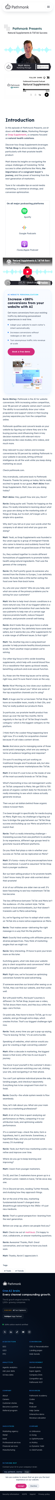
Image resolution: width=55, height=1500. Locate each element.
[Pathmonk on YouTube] (23, 1332)
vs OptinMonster (36, 1439)
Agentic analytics (10, 1367)
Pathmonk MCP (36, 1382)
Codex (32, 1399)
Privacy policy (44, 1494)
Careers (6, 1399)
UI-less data (8, 1375)
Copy (27, 1472)
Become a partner (10, 1407)
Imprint (33, 1494)
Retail (5, 1435)
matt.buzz (30, 1232)
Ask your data (9, 1371)
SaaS (5, 1439)
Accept (21, 1486)
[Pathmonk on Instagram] (29, 1332)
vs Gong (32, 1435)
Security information (11, 1494)
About (5, 1395)
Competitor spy (35, 1378)
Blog (31, 1403)
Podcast (32, 1407)
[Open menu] (48, 6)
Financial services (10, 1446)
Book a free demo (21, 351)
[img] (18, 7)
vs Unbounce (34, 1431)
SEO (4, 1346)
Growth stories (35, 1367)
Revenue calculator (37, 1418)
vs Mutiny (33, 1442)
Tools (7, 1271)
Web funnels (34, 1354)
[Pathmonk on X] (5, 1332)
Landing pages (35, 1350)
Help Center (34, 1410)
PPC (4, 1354)
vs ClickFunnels (35, 1450)
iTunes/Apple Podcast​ (27, 250)
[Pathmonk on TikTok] (17, 1332)
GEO (5, 1350)
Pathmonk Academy (38, 1395)
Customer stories (10, 1403)
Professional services (12, 1442)
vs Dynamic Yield (36, 1446)
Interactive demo (36, 1414)
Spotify (27, 217)
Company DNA (35, 1375)
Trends (19, 1271)
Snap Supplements (17, 134)
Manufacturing (9, 1450)
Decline (33, 1486)
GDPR (24, 1494)
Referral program (10, 1410)
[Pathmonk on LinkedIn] (11, 1332)
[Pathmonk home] (12, 1283)
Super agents (35, 1371)
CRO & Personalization (39, 1346)
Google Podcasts (27, 233)
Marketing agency (10, 1431)
